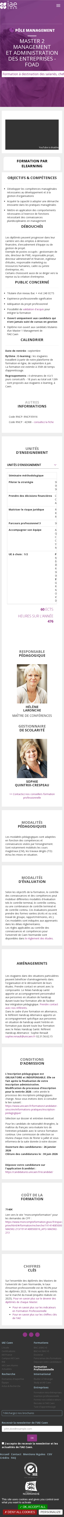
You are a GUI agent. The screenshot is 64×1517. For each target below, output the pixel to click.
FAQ (13, 1457)
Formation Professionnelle (44, 1368)
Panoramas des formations (47, 1358)
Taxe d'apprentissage (45, 1406)
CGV (49, 1454)
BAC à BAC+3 (40, 1347)
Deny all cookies (21, 1512)
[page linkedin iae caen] (37, 1334)
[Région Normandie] (31, 1487)
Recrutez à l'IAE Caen (44, 1403)
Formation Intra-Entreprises (48, 1392)
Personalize (51, 1512)
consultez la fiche (44, 422)
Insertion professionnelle (46, 1396)
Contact (16, 1454)
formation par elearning (32, 164)
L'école (5, 1347)
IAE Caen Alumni (10, 1365)
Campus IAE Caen (10, 1358)
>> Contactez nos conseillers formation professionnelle (32, 795)
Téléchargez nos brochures (18, 1413)
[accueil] (8, 4)
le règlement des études (39, 938)
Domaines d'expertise (13, 1379)
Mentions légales (34, 1454)
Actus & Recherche (11, 1386)
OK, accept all (34, 1506)
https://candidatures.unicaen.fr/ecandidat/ (29, 1172)
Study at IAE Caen (42, 1382)
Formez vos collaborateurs (47, 1399)
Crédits (4, 1457)
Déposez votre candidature (48, 1361)
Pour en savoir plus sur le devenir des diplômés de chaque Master (30, 1300)
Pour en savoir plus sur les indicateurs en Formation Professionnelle (34, 1309)
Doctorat (38, 1354)
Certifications (8, 1351)
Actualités (7, 1369)
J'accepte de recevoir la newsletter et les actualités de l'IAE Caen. (30, 1445)
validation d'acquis (33, 309)
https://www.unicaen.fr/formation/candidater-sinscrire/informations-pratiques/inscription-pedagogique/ (31, 1109)
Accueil (4, 1454)
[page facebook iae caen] (25, 1334)
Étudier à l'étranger (43, 1379)
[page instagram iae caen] (31, 1334)
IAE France (7, 1354)
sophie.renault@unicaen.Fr (20, 1036)
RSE (3, 1361)
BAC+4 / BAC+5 (41, 1351)
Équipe (5, 1382)
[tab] (32, 465)
